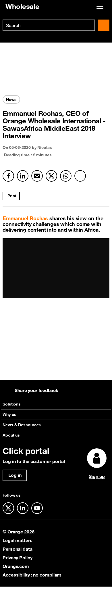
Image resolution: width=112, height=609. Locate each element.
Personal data (17, 549)
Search (103, 25)
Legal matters (17, 540)
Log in (14, 475)
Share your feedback (36, 390)
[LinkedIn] (22, 176)
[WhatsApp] (66, 176)
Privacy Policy (17, 557)
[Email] (37, 176)
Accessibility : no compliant (32, 574)
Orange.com (16, 566)
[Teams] (80, 176)
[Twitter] (51, 176)
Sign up (97, 476)
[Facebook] (8, 176)
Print (11, 195)
